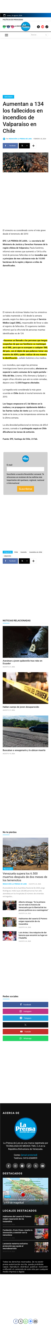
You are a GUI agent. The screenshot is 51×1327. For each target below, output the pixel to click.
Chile (16, 552)
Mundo (7, 1196)
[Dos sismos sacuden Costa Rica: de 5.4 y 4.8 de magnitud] (25, 1191)
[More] (33, 145)
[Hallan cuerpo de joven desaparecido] (25, 688)
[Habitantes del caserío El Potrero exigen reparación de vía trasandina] (9, 922)
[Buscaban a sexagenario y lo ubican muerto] (25, 731)
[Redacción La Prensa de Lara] (4, 139)
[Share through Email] (35, 1321)
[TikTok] (29, 1165)
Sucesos (8, 97)
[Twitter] (35, 1165)
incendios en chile (35, 552)
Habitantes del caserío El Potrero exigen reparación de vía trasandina (33, 921)
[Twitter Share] (20, 1321)
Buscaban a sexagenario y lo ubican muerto (24, 750)
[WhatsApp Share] (25, 1321)
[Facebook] (8, 1165)
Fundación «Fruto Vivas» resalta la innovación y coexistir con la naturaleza (18, 1232)
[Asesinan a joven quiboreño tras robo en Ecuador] (25, 642)
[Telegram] (22, 1165)
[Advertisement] (25, 66)
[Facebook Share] (15, 1321)
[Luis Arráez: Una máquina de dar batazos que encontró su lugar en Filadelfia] (9, 936)
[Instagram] (15, 1165)
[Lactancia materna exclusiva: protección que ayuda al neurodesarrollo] (41, 1247)
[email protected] (29, 1155)
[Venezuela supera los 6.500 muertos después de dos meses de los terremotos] (25, 854)
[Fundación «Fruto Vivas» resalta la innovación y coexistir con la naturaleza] (41, 1234)
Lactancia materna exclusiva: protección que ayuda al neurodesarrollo (15, 1246)
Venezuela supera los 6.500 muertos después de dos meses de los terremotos (25, 877)
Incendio (24, 552)
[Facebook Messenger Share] (30, 1321)
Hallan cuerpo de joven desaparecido (21, 707)
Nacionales (8, 869)
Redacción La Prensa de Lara (20, 139)
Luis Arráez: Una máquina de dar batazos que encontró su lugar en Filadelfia (33, 935)
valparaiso (7, 556)
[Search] (46, 35)
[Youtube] (42, 1165)
